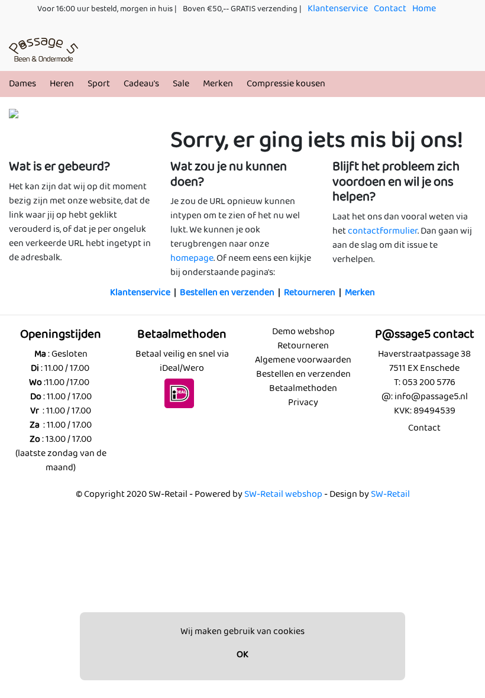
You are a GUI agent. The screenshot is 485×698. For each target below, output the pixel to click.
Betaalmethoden (303, 388)
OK (242, 654)
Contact (390, 8)
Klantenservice (338, 8)
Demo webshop (303, 331)
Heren (62, 83)
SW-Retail (390, 494)
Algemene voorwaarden (303, 360)
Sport (99, 83)
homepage (192, 258)
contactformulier (383, 231)
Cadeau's (141, 83)
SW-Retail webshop (283, 494)
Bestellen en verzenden (227, 292)
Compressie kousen (286, 83)
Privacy (303, 402)
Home (424, 8)
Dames (22, 83)
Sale (181, 83)
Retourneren (309, 292)
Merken (218, 83)
